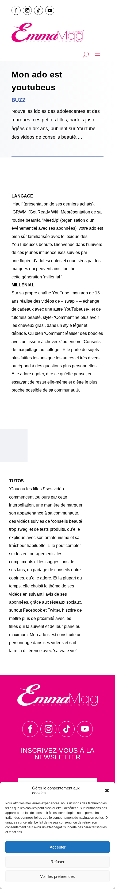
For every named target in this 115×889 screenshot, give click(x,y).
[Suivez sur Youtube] (49, 10)
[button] (107, 790)
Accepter (58, 847)
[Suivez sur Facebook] (16, 10)
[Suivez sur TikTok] (38, 10)
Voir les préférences (57, 876)
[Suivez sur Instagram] (27, 10)
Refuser (57, 861)
